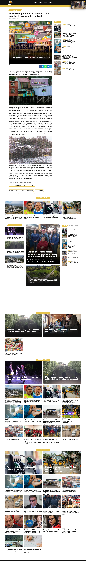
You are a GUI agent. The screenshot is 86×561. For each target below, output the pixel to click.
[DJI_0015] (14, 213)
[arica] (52, 417)
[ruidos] (72, 213)
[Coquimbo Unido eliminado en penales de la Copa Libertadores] (71, 417)
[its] (57, 45)
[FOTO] (14, 235)
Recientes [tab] (57, 21)
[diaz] (33, 213)
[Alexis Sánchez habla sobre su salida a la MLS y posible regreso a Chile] (71, 527)
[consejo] (52, 527)
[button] (11, 183)
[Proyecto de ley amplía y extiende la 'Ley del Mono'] (57, 67)
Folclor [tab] (76, 225)
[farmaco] (64, 249)
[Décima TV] (6, 6)
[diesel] (52, 213)
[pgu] (33, 527)
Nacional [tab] (65, 225)
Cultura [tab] (64, 21)
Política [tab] (71, 225)
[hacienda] (14, 527)
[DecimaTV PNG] (10, 4)
